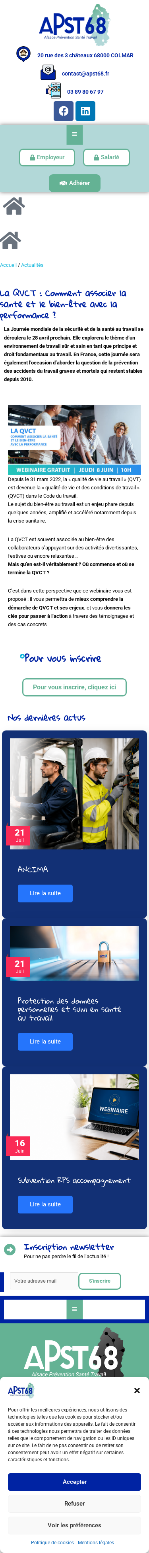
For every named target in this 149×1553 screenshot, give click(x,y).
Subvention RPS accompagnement (74, 1180)
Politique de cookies (52, 1542)
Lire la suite (45, 893)
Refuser (74, 1503)
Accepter (75, 1481)
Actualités (32, 265)
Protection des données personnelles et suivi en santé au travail (70, 1009)
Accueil (8, 265)
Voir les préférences (74, 1525)
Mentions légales (96, 1542)
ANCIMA (33, 869)
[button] (137, 1390)
